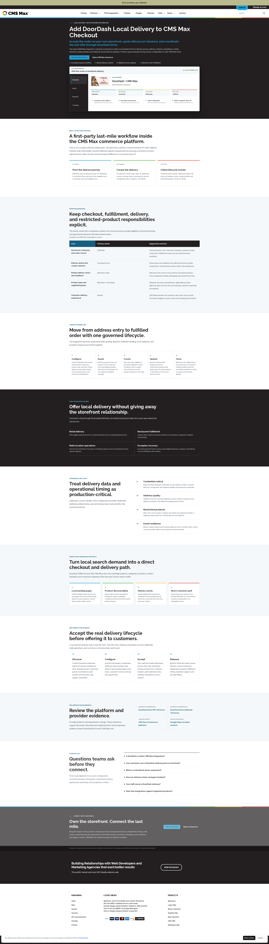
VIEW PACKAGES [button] (171, 867)
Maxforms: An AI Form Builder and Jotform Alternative (124, 901)
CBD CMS (171, 921)
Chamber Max (173, 913)
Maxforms (172, 901)
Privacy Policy (83, 938)
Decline (260, 938)
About (169, 13)
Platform (94, 13)
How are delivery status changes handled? (145, 777)
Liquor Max (172, 905)
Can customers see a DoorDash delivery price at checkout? (153, 763)
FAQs (160, 13)
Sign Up (242, 7)
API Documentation (78, 917)
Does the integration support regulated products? (149, 791)
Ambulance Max (174, 925)
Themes (127, 13)
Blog (73, 905)
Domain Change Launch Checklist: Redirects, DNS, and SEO (125, 906)
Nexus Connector (174, 909)
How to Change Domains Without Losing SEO (120, 911)
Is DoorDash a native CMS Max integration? (145, 756)
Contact (182, 13)
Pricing (83, 13)
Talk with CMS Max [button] (171, 827)
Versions (74, 913)
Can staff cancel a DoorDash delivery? (143, 784)
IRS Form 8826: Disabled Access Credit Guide (121, 903)
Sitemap (74, 921)
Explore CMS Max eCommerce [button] (102, 57)
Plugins (139, 13)
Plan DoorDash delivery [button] (79, 57)
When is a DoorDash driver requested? (143, 770)
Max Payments (173, 917)
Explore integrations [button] (190, 827)
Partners (150, 13)
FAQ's (73, 901)
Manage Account (259, 7)
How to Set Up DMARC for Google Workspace (121, 909)
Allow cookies (249, 938)
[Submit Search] (264, 13)
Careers (74, 909)
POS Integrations (111, 13)
